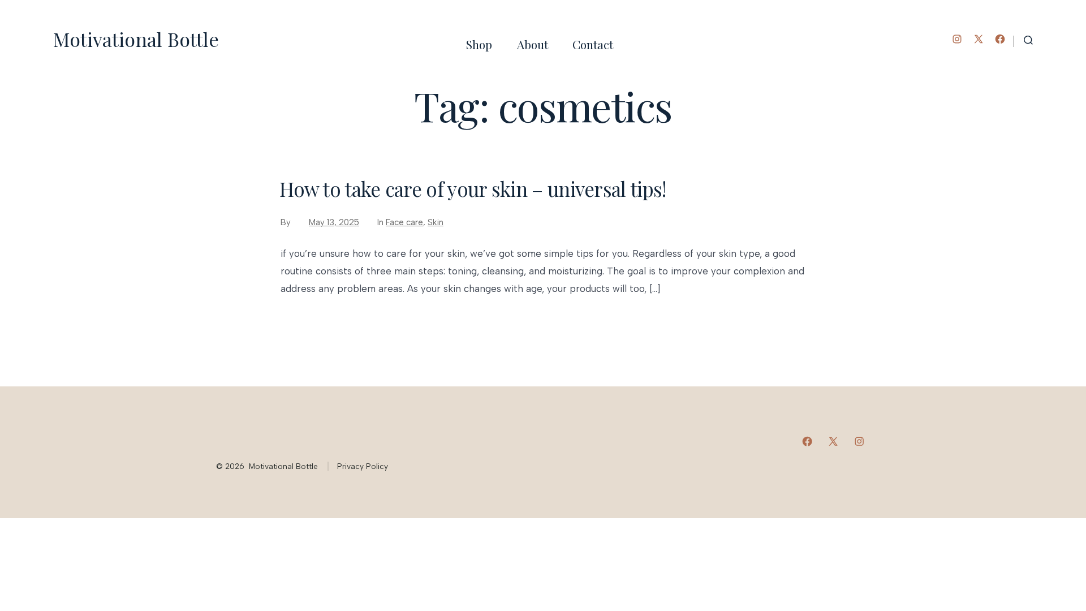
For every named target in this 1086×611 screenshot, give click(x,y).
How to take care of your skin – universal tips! (472, 188)
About (532, 44)
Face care (404, 222)
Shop (479, 44)
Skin (435, 222)
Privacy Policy (362, 466)
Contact (592, 44)
